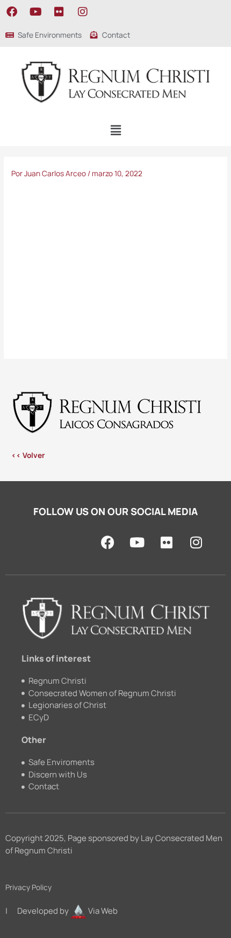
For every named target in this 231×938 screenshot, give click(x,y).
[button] (115, 131)
